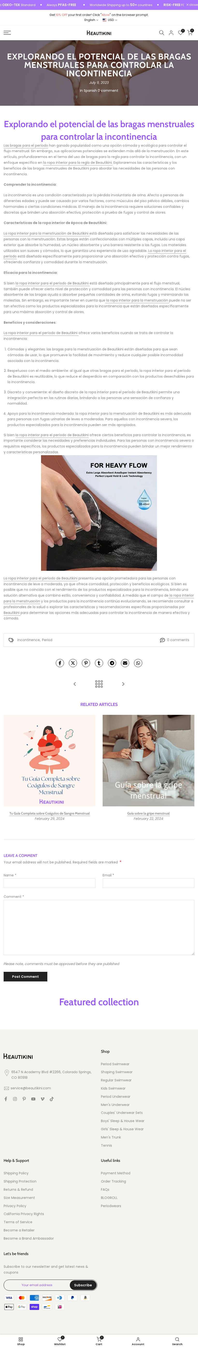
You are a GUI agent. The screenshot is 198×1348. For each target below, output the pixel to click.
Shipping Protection (20, 1181)
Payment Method (115, 1173)
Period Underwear (115, 1096)
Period (47, 640)
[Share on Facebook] (60, 663)
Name (10, 875)
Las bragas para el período (26, 145)
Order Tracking (113, 1181)
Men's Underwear (115, 1105)
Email (108, 875)
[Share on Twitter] (73, 663)
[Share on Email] (125, 663)
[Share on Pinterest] (86, 663)
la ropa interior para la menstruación (137, 300)
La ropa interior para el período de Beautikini (41, 332)
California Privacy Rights (24, 1214)
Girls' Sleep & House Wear (122, 1129)
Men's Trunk (111, 1137)
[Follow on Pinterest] (24, 1099)
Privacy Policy (15, 1206)
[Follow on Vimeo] (42, 1099)
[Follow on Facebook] (6, 1099)
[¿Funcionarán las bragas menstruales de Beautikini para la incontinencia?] (75, 684)
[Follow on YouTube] (33, 1099)
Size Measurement (19, 1198)
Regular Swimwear (116, 1080)
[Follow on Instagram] (15, 1099)
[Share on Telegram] (112, 663)
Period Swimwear (115, 1064)
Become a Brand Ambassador (29, 1238)
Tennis (106, 1145)
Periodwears (111, 1206)
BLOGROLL (109, 1198)
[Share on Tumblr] (99, 663)
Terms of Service (18, 1222)
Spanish (90, 90)
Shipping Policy (16, 1173)
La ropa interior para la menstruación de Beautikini (46, 233)
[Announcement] (107, 5)
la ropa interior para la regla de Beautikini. (78, 162)
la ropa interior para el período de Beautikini (52, 283)
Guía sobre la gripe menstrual (148, 813)
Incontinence (28, 640)
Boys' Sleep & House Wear (122, 1121)
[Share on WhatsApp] (138, 663)
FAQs (105, 1189)
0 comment (108, 90)
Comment (14, 896)
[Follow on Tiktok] (52, 1099)
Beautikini (12, 612)
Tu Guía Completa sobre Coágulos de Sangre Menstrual (49, 813)
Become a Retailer (19, 1230)
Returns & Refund (18, 1189)
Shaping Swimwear (117, 1072)
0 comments (178, 640)
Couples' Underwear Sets (122, 1113)
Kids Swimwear (113, 1088)
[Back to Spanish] (99, 684)
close (193, 5)
